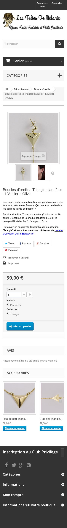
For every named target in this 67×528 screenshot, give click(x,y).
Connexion (57, 3)
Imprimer (13, 263)
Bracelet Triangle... (51, 418)
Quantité (11, 289)
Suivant (53, 173)
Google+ (44, 243)
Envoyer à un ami (18, 257)
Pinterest (12, 250)
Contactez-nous (42, 5)
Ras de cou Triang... (15, 418)
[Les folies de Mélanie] (33, 21)
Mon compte (13, 494)
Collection (13, 309)
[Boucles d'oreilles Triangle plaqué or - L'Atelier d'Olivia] (23, 172)
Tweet (11, 243)
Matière (11, 300)
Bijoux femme (21, 89)
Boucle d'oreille (42, 89)
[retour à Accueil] (6, 89)
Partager (26, 243)
